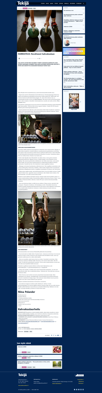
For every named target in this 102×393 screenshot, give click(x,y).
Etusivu (43, 3)
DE (66, 51)
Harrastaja (30, 8)
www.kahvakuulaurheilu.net (32, 321)
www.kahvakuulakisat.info (47, 321)
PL (74, 51)
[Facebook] (76, 389)
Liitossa (61, 3)
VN (81, 51)
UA (67, 53)
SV (76, 51)
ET (69, 51)
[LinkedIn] (78, 389)
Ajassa (51, 3)
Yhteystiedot (80, 379)
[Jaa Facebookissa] (54, 335)
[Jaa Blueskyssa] (58, 335)
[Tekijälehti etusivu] (23, 3)
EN (71, 51)
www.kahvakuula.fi (23, 323)
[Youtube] (81, 389)
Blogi (47, 3)
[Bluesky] (83, 389)
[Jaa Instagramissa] (51, 335)
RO (79, 51)
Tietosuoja (80, 383)
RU (65, 53)
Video (34, 8)
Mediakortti (81, 381)
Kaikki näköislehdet (56, 383)
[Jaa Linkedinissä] (56, 335)
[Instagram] (74, 389)
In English (78, 3)
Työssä (56, 3)
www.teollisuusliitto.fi (23, 385)
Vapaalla (66, 3)
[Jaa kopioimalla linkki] (60, 335)
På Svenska (72, 3)
